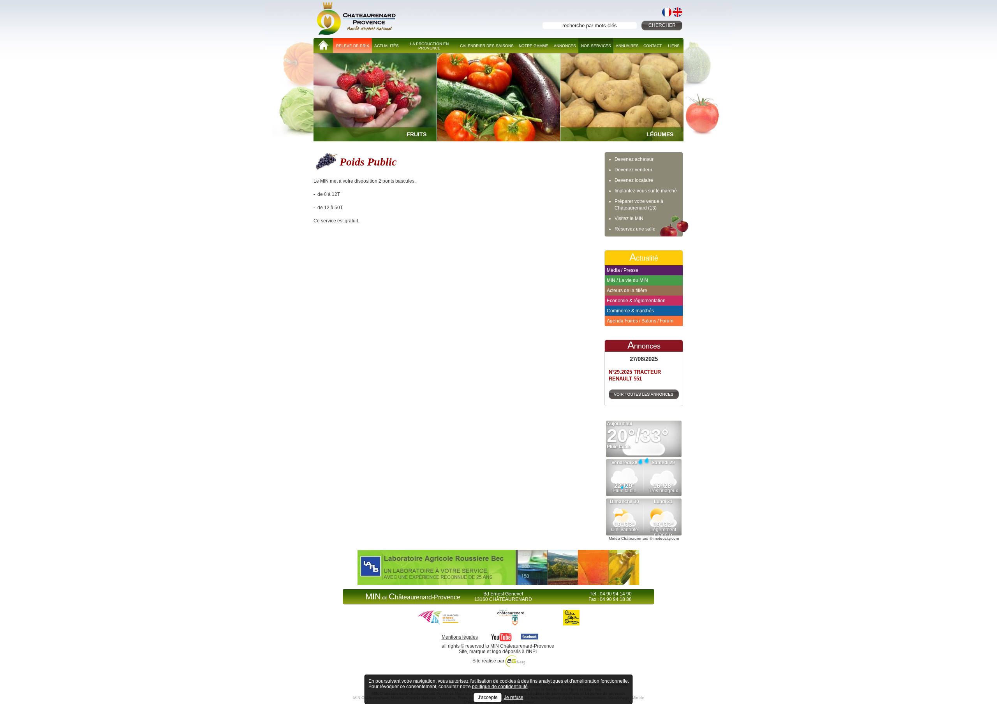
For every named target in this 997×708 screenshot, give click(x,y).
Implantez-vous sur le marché (646, 191)
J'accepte (488, 697)
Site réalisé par (488, 661)
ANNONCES (565, 46)
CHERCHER (662, 25)
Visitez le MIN (629, 218)
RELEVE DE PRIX (352, 46)
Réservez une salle (635, 229)
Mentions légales (460, 637)
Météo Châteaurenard (628, 538)
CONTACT (652, 46)
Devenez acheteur (634, 159)
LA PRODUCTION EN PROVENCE (429, 46)
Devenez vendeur (633, 170)
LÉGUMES (659, 134)
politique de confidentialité (500, 686)
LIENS (674, 46)
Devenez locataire (634, 180)
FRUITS (416, 134)
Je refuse (513, 697)
